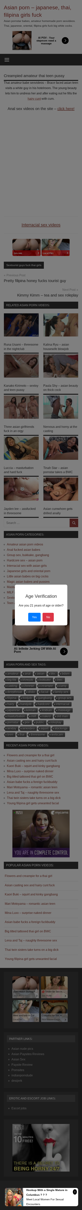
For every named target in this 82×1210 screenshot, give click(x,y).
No (48, 617)
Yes (34, 617)
